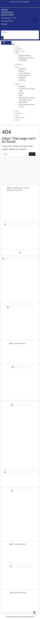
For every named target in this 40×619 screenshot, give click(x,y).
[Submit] (2, 37)
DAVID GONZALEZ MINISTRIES (7, 12)
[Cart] (35, 19)
